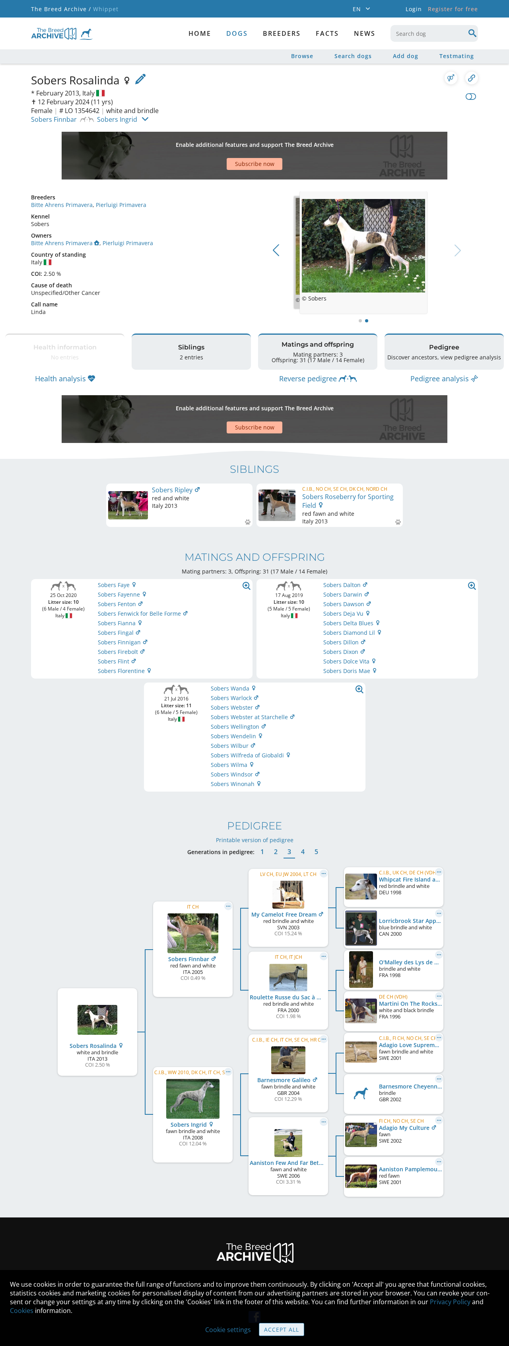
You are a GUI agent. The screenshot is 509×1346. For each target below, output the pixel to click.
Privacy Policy (450, 1301)
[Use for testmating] (451, 78)
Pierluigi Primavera (121, 205)
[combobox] (434, 33)
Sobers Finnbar (54, 119)
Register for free (453, 9)
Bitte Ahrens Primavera (62, 205)
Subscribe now (254, 164)
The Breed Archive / (61, 9)
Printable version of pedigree (254, 840)
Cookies (21, 1310)
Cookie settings (228, 1329)
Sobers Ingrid (117, 119)
